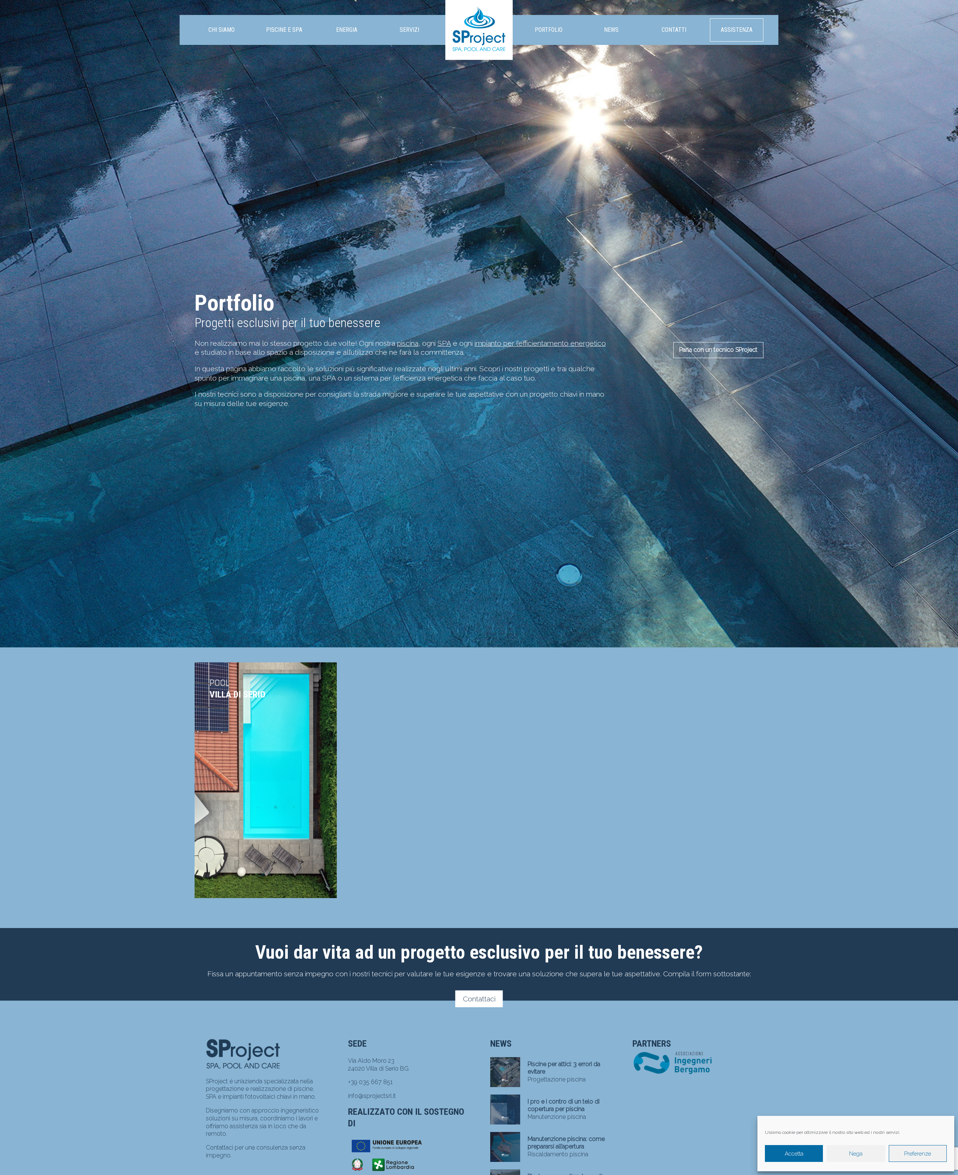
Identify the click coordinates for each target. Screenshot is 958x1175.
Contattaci (479, 999)
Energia (346, 29)
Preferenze (917, 1153)
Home (479, 11)
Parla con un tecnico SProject (718, 349)
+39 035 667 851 (370, 1082)
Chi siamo (221, 29)
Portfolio (548, 29)
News (611, 29)
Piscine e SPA (284, 29)
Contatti (674, 29)
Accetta (794, 1153)
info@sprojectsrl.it (372, 1095)
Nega (856, 1153)
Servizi (409, 29)
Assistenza (737, 29)
